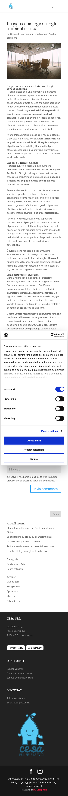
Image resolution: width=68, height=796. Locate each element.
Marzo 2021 (12, 596)
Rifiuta (34, 458)
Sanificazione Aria (44, 34)
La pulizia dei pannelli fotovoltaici (24, 541)
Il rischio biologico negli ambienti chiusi (27, 551)
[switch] (59, 398)
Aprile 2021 (12, 591)
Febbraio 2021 (14, 601)
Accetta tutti (34, 440)
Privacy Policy (16, 648)
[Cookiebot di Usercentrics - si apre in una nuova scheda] (50, 335)
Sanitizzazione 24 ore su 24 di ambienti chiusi (30, 537)
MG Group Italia (40, 790)
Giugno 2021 (13, 581)
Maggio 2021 (13, 586)
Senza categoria (15, 569)
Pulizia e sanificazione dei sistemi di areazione (30, 546)
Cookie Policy (35, 648)
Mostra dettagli (49, 431)
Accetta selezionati (34, 449)
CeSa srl (14, 34)
